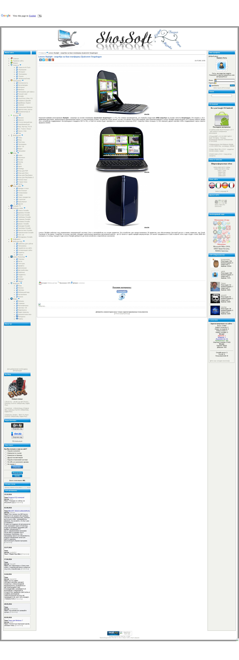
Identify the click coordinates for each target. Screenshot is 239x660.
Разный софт (22, 94)
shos (11, 622)
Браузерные (22, 201)
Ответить (19, 502)
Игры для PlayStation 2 (26, 177)
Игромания (22, 69)
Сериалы (21, 303)
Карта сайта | (127, 637)
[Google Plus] (52, 60)
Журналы (16, 283)
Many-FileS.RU (220, 210)
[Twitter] (43, 60)
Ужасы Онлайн (23, 210)
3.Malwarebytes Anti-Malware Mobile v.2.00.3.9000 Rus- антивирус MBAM (221, 145)
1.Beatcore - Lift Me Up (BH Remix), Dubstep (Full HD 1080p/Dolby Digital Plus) (17, 403)
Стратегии (21, 199)
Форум (15, 63)
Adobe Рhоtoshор (19, 257)
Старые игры (22, 182)
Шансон (21, 120)
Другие (20, 204)
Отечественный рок (25, 122)
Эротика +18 (22, 308)
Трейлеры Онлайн (24, 217)
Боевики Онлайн (24, 221)
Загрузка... (42, 306)
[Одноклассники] (46, 60)
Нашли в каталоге (13, 451)
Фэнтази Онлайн (24, 215)
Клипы (20, 319)
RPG (19, 164)
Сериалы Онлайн (24, 219)
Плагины (21, 259)
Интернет (21, 72)
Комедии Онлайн (24, 226)
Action (20, 155)
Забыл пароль (217, 88)
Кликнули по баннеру (14, 455)
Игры (20, 140)
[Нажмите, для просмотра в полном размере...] (122, 115)
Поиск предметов (24, 197)
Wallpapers (16, 239)
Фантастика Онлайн (25, 230)
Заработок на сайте (25, 248)
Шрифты (21, 266)
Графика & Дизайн (24, 100)
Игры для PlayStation (25, 175)
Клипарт (21, 279)
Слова (20, 195)
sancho (12, 512)
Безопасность (23, 83)
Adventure (21, 157)
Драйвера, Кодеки (24, 103)
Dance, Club (22, 131)
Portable (21, 96)
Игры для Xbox (23, 173)
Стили (20, 277)
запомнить (215, 85)
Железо (21, 288)
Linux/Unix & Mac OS (25, 98)
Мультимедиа (23, 85)
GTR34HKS (14, 609)
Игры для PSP (23, 171)
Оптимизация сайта (25, 250)
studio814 (13, 552)
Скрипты (21, 252)
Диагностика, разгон (25, 109)
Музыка (16, 115)
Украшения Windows (25, 107)
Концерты (21, 316)
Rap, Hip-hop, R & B (25, 126)
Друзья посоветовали (15, 457)
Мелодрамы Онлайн (25, 237)
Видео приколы (23, 312)
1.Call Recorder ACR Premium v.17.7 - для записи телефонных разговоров (221, 131)
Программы (22, 74)
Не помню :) (11, 464)
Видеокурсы (22, 310)
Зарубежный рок (24, 124)
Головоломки (22, 193)
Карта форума (135, 637)
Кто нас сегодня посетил (219, 361)
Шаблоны (21, 272)
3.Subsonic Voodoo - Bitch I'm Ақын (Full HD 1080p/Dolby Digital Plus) (16, 415)
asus (11, 499)
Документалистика (24, 314)
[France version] (231, 188)
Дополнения (22, 268)
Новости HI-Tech (24, 67)
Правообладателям (105, 637)
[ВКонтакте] (40, 60)
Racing (20, 162)
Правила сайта (18, 61)
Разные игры (22, 179)
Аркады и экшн (23, 188)
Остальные (17, 441)
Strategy (21, 168)
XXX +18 (21, 146)
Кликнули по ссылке (14, 453)
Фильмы (21, 301)
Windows (21, 89)
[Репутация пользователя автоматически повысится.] (122, 291)
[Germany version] (225, 188)
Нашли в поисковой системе (17, 460)
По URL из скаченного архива (17, 462)
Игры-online (17, 186)
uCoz (120, 637)
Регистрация (119, 313)
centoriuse (82, 283)
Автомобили (22, 294)
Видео (20, 149)
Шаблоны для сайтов (25, 243)
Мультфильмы (23, 305)
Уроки (20, 281)
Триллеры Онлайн (24, 228)
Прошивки (21, 151)
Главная (16, 58)
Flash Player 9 (24, 487)
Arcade (20, 160)
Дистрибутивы (23, 270)
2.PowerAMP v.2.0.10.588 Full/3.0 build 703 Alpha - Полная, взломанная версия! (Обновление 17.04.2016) (221, 138)
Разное (21, 76)
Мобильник (17, 135)
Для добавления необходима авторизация (17, 369)
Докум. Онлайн (23, 224)
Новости (16, 65)
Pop (19, 133)
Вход (127, 313)
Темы (20, 137)
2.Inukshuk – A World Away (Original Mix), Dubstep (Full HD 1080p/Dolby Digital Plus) (17, 409)
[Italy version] (218, 188)
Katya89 (12, 564)
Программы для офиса (26, 92)
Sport (20, 166)
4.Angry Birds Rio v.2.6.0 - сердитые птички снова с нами (221, 150)
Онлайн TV (17, 206)
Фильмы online (18, 208)
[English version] (212, 188)
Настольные (22, 190)
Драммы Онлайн (24, 213)
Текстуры (21, 263)
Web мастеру (18, 241)
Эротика (21, 290)
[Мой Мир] (49, 60)
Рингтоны (21, 142)
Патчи (20, 184)
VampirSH (13, 579)
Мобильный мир (24, 78)
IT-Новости (42, 53)
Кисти (20, 261)
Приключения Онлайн (25, 232)
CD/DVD (21, 105)
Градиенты (22, 274)
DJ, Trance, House (24, 129)
